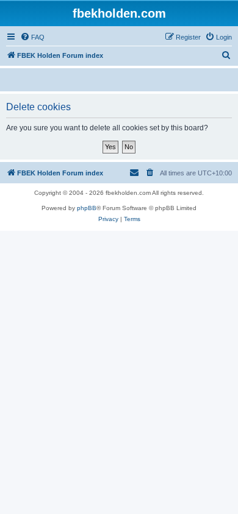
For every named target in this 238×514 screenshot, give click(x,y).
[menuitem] (32, 37)
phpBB (86, 208)
